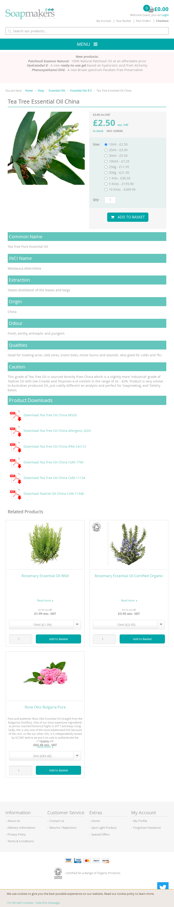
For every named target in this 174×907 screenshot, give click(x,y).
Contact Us (56, 821)
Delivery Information (21, 828)
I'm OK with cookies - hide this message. (33, 903)
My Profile (140, 821)
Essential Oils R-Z (81, 90)
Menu (83, 44)
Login (165, 15)
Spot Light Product (104, 828)
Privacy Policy (16, 834)
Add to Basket (131, 217)
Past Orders (143, 21)
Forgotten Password (147, 828)
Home (29, 90)
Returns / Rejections (62, 828)
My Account (103, 21)
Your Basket (123, 21)
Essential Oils (57, 90)
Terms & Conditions (20, 841)
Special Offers (100, 834)
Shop (41, 90)
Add (58, 639)
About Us (13, 821)
